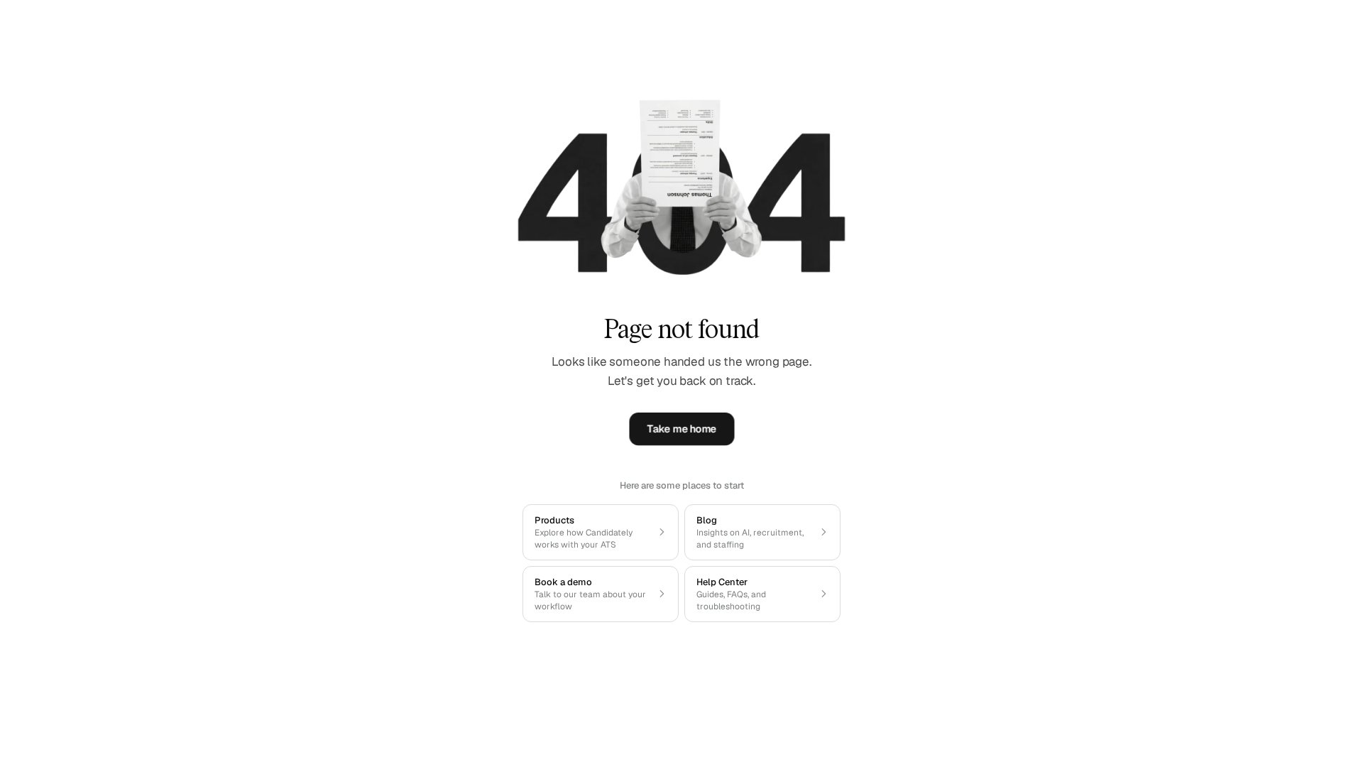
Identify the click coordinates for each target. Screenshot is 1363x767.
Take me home (681, 429)
